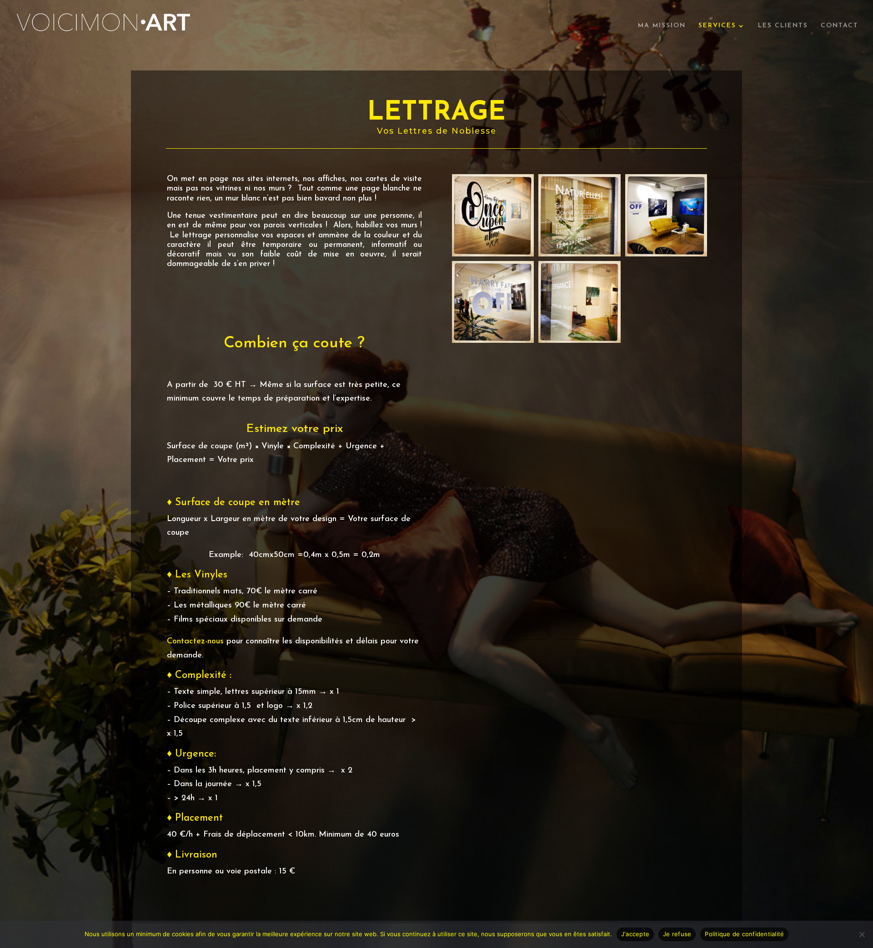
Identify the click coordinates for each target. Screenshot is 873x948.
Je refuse (677, 934)
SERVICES (717, 26)
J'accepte (635, 934)
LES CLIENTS (783, 26)
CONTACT (839, 26)
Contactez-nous (195, 641)
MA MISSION (662, 26)
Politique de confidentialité (744, 934)
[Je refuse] (861, 934)
